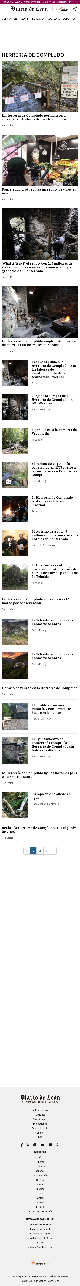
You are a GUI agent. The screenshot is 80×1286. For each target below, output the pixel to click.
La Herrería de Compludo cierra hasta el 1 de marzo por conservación (38, 601)
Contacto (40, 1132)
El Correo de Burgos (40, 1233)
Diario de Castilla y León (40, 1224)
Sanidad (40, 1184)
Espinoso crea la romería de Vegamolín (54, 432)
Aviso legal (17, 1276)
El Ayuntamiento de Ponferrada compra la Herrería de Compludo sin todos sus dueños (53, 744)
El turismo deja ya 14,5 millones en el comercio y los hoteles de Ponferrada (55, 535)
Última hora (10, 18)
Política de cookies (58, 1276)
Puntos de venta (40, 1128)
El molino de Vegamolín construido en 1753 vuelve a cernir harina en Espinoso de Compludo (55, 469)
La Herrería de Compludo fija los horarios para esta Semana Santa (39, 775)
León (24, 18)
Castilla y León (40, 1175)
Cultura (40, 1180)
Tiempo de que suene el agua (51, 796)
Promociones (40, 1123)
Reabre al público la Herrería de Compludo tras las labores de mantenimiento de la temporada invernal (54, 369)
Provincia (37, 18)
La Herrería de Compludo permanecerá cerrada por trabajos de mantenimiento (34, 117)
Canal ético (53, 1281)
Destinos (40, 1198)
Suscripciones (40, 1119)
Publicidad (40, 1114)
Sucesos (40, 1189)
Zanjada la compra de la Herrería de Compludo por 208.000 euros (53, 400)
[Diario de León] (39, 9)
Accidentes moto (66, 1)
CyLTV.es (40, 1242)
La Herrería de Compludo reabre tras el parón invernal (52, 501)
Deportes (69, 18)
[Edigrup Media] (40, 1262)
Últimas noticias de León (40, 1211)
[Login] (75, 9)
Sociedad (53, 18)
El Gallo (40, 1207)
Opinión (40, 1202)
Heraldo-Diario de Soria (40, 1238)
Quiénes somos (40, 1110)
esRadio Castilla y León (40, 1247)
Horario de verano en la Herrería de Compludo (40, 688)
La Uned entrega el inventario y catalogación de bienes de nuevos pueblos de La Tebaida (55, 571)
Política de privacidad (36, 1276)
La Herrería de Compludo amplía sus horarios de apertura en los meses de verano (39, 343)
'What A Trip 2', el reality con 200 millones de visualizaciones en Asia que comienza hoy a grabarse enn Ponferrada (37, 267)
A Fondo (40, 1193)
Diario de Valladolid (40, 1229)
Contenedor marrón (31, 1)
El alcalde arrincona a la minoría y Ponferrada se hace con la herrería (51, 709)
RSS (40, 1137)
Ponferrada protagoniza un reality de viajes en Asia (39, 191)
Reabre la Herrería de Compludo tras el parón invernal (39, 830)
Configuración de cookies (33, 1281)
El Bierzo (40, 1162)
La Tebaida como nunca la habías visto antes (52, 622)
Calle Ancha (49, 1)
